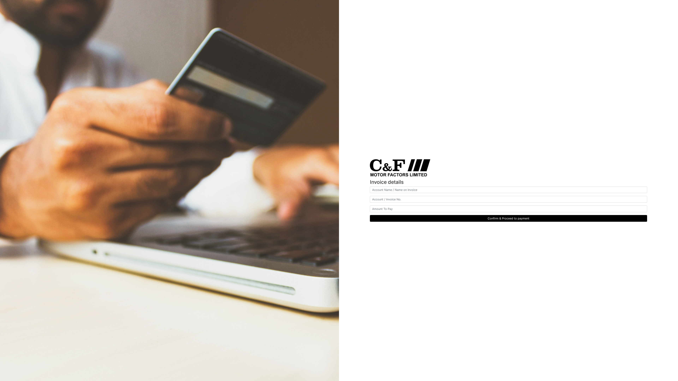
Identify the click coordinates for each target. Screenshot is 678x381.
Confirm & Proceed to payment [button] (508, 218)
